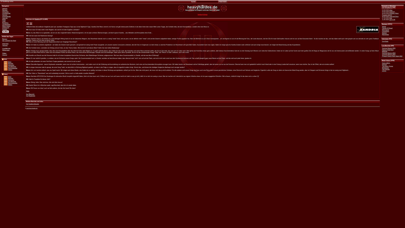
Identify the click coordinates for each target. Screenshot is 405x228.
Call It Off (392, 19)
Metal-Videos (386, 60)
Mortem (384, 33)
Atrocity (4, 55)
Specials (5, 18)
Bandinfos (5, 23)
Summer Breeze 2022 (388, 54)
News (9, 62)
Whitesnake (5, 50)
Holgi (27, 91)
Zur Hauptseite (30, 96)
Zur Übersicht (30, 94)
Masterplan (385, 34)
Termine (4, 15)
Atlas (390, 10)
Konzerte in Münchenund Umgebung (389, 6)
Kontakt (4, 29)
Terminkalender (12, 68)
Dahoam (4, 8)
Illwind (384, 26)
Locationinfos (6, 24)
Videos (10, 70)
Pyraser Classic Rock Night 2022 (392, 56)
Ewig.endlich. (386, 63)
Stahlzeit (392, 12)
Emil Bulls (385, 41)
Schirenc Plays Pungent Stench (390, 14)
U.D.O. (384, 71)
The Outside (386, 69)
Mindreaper (385, 68)
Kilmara (384, 64)
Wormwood (385, 30)
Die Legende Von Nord (9, 40)
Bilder (4, 19)
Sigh (390, 18)
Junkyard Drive (393, 16)
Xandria (37, 19)
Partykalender (6, 16)
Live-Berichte (386, 46)
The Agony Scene (387, 66)
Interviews (385, 39)
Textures (5, 45)
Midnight (384, 51)
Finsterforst (385, 31)
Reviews (384, 24)
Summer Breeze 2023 (388, 53)
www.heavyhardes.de (31, 108)
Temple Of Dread (387, 28)
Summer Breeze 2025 (388, 48)
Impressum (5, 27)
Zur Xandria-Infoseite (32, 104)
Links (4, 21)
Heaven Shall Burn (388, 50)
